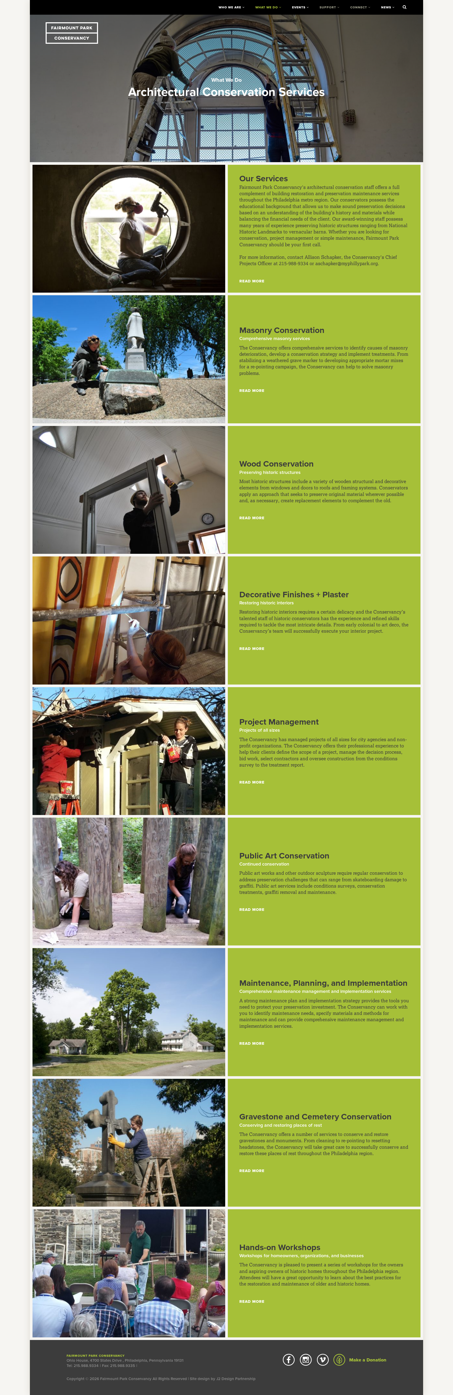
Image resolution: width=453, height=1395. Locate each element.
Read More (252, 281)
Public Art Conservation (284, 856)
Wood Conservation (276, 464)
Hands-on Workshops (279, 1247)
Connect (358, 7)
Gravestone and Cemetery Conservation (315, 1117)
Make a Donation (367, 1360)
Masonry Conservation (282, 330)
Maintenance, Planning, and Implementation (323, 983)
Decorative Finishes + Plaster (294, 595)
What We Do (266, 7)
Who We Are (230, 7)
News (386, 7)
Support (328, 7)
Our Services (263, 179)
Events (298, 7)
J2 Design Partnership (236, 1378)
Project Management (279, 722)
